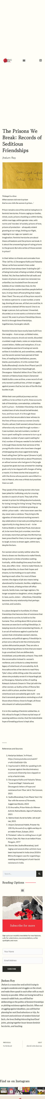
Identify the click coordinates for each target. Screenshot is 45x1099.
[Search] (39, 874)
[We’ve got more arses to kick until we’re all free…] (4, 1090)
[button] (24, 60)
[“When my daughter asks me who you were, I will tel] (26, 1090)
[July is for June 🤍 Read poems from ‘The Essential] (34, 1090)
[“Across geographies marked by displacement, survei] (41, 1090)
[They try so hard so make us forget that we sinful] (18, 1090)
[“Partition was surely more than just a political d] (11, 1090)
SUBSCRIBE (12, 969)
